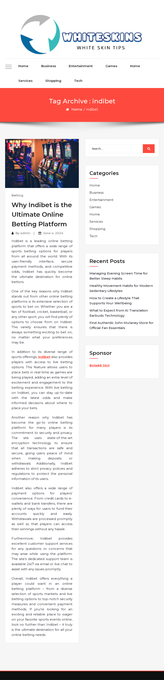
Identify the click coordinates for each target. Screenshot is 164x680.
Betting (17, 195)
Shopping (53, 81)
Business (48, 66)
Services (25, 81)
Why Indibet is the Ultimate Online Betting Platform (42, 214)
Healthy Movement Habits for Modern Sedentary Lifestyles (121, 288)
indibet (44, 357)
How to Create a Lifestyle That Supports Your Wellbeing (114, 300)
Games (111, 66)
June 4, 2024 (53, 233)
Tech (78, 81)
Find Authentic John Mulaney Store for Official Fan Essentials (121, 325)
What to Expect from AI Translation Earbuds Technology (118, 313)
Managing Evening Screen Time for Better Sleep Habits (118, 275)
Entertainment (81, 66)
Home (23, 66)
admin (25, 233)
